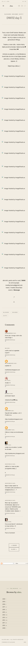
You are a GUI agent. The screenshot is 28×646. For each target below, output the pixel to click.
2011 (4, 622)
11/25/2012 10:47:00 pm (10, 436)
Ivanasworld (9, 333)
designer (15, 14)
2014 (4, 614)
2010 (4, 625)
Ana (11, 6)
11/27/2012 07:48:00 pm (10, 528)
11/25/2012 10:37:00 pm (10, 421)
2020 (4, 599)
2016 (4, 609)
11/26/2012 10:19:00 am (10, 455)
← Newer (14, 545)
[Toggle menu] (3, 5)
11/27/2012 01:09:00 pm (10, 513)
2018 (4, 604)
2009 (4, 628)
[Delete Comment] (14, 341)
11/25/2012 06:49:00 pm (10, 372)
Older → (14, 549)
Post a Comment (10, 533)
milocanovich (9, 363)
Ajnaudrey (8, 429)
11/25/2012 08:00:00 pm (10, 402)
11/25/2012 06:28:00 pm (10, 355)
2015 (4, 612)
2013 (4, 617)
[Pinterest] (22, 6)
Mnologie (17, 290)
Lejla (6, 521)
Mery (6, 445)
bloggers (8, 14)
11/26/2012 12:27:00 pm (10, 475)
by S (6, 380)
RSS (25, 642)
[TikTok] (25, 6)
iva (6, 348)
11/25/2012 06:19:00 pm (10, 339)
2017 (4, 607)
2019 (4, 601)
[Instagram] (19, 6)
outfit (21, 14)
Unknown (8, 410)
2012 (4, 620)
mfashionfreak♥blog (11, 400)
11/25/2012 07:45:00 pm (10, 385)
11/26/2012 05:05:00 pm (10, 492)
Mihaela (7, 393)
